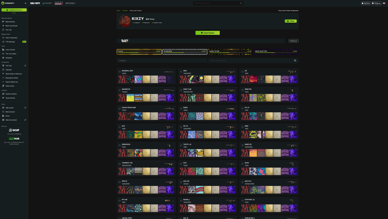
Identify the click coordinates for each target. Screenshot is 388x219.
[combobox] (201, 41)
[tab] (208, 33)
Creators (125, 10)
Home (118, 10)
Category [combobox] (122, 61)
